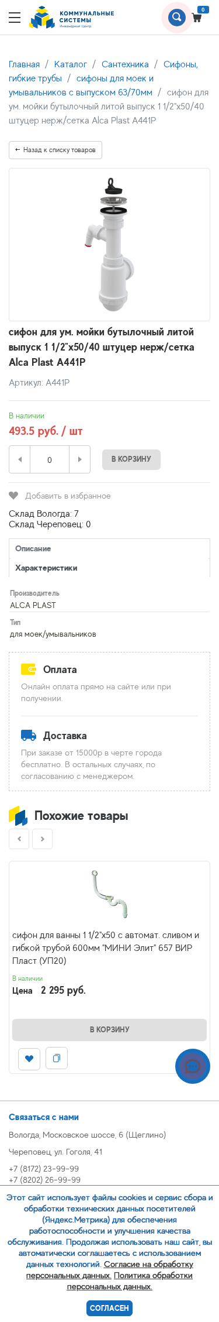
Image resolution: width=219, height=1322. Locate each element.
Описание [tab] (33, 548)
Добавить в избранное (68, 495)
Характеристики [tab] (46, 567)
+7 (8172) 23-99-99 (44, 1168)
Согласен (109, 1308)
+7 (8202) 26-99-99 (45, 1179)
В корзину (131, 459)
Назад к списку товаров (59, 150)
